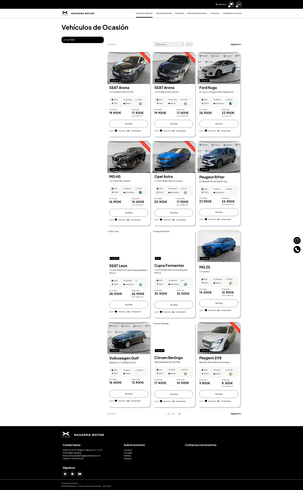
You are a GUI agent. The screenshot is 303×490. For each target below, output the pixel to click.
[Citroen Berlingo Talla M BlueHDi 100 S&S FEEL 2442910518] (173, 338)
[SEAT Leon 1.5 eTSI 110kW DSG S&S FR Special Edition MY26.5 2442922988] (128, 246)
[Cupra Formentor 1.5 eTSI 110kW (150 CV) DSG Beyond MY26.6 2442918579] (173, 246)
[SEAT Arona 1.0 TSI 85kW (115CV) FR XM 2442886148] (173, 68)
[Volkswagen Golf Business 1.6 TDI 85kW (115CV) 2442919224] (128, 338)
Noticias (127, 455)
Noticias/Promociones (197, 13)
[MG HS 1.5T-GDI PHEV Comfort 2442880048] (128, 157)
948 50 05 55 (78, 458)
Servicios (128, 458)
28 (179, 414)
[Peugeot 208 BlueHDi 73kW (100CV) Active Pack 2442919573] (218, 338)
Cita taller (128, 453)
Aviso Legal (107, 486)
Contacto (215, 13)
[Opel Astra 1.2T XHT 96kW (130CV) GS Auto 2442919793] (173, 157)
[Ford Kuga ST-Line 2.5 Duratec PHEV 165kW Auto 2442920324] (218, 68)
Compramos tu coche (232, 13)
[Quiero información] (297, 240)
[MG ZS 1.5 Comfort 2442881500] (218, 246)
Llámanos (222, 4)
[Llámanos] (297, 249)
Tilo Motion (74, 483)
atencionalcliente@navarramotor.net (84, 455)
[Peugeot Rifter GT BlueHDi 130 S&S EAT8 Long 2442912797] (218, 157)
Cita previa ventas (164, 13)
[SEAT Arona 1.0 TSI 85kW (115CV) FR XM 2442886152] (128, 68)
